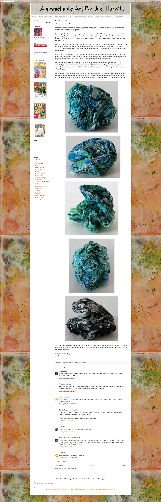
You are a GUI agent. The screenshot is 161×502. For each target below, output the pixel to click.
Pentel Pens (39, 193)
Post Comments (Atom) (70, 468)
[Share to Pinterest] (85, 362)
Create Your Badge (43, 52)
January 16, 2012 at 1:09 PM (67, 420)
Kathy (61, 371)
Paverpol (113, 345)
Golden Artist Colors (41, 186)
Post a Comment (62, 461)
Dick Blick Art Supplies (42, 181)
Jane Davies (39, 188)
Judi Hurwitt (36, 52)
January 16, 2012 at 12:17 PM (68, 404)
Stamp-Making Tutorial (45, 16)
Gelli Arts (38, 184)
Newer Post (59, 465)
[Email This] (79, 362)
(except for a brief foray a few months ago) (82, 67)
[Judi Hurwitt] (41, 56)
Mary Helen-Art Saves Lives (68, 437)
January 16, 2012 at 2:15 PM (67, 432)
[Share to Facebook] (84, 362)
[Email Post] (76, 362)
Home (34, 16)
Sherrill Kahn (39, 197)
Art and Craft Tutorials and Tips (104, 16)
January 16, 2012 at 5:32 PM (67, 446)
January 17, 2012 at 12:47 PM (68, 457)
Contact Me (119, 16)
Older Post (124, 465)
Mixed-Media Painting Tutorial (83, 16)
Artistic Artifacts (39, 167)
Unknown (62, 397)
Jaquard (37, 190)
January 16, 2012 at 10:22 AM (68, 391)
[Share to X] (82, 362)
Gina (60, 452)
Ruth (60, 426)
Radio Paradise (40, 195)
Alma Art (37, 165)
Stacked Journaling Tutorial (63, 16)
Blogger (102, 479)
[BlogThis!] (81, 362)
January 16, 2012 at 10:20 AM (68, 378)
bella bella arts (39, 200)
